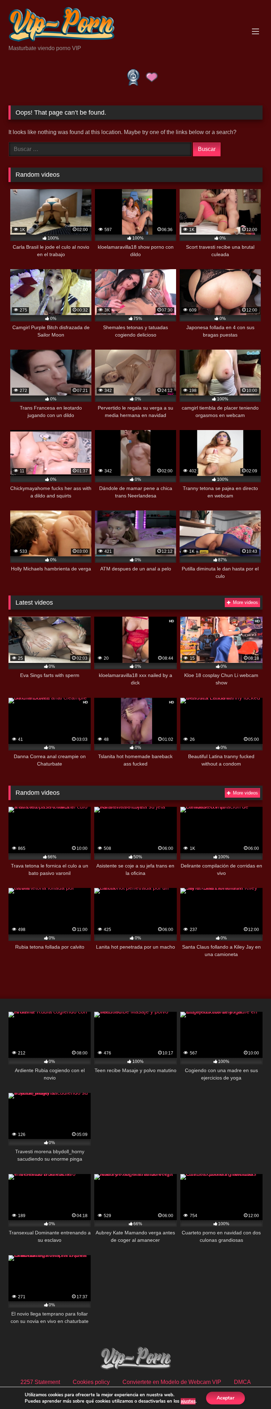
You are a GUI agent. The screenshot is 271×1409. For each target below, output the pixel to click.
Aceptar (225, 1398)
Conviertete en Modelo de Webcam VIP (171, 1382)
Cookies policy (91, 1382)
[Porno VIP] (135, 25)
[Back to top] (249, 1388)
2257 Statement (40, 1382)
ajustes (188, 1401)
